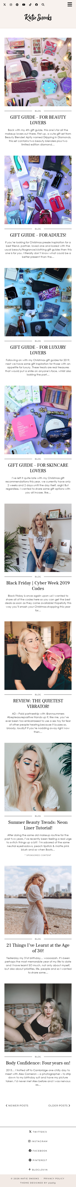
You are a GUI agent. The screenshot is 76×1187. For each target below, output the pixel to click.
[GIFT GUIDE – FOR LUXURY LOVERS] (38, 302)
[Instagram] (11, 4)
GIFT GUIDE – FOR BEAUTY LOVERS (38, 120)
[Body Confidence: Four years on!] (38, 1017)
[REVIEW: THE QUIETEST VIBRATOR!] (38, 655)
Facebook (39, 1150)
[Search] (43, 4)
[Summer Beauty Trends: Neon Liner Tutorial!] (38, 777)
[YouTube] (23, 4)
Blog (38, 111)
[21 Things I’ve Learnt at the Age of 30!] (38, 900)
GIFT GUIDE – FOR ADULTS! (38, 235)
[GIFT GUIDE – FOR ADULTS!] (38, 190)
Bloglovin (39, 1169)
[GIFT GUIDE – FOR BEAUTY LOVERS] (38, 72)
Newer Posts (18, 1105)
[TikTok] (30, 4)
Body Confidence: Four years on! (38, 1063)
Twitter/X (39, 1132)
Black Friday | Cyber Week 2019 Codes (38, 585)
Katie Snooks (38, 17)
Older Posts (58, 1105)
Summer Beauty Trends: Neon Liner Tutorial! (38, 825)
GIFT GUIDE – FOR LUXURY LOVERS (38, 350)
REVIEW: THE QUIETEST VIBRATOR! (38, 703)
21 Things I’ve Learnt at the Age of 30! (38, 948)
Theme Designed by (38, 1183)
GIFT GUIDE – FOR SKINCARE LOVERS (38, 468)
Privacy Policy (54, 1178)
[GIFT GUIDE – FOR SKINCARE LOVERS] (38, 420)
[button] (71, 5)
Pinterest (39, 1160)
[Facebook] (36, 4)
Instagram (39, 1141)
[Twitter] (4, 4)
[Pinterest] (17, 4)
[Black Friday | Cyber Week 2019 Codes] (38, 538)
